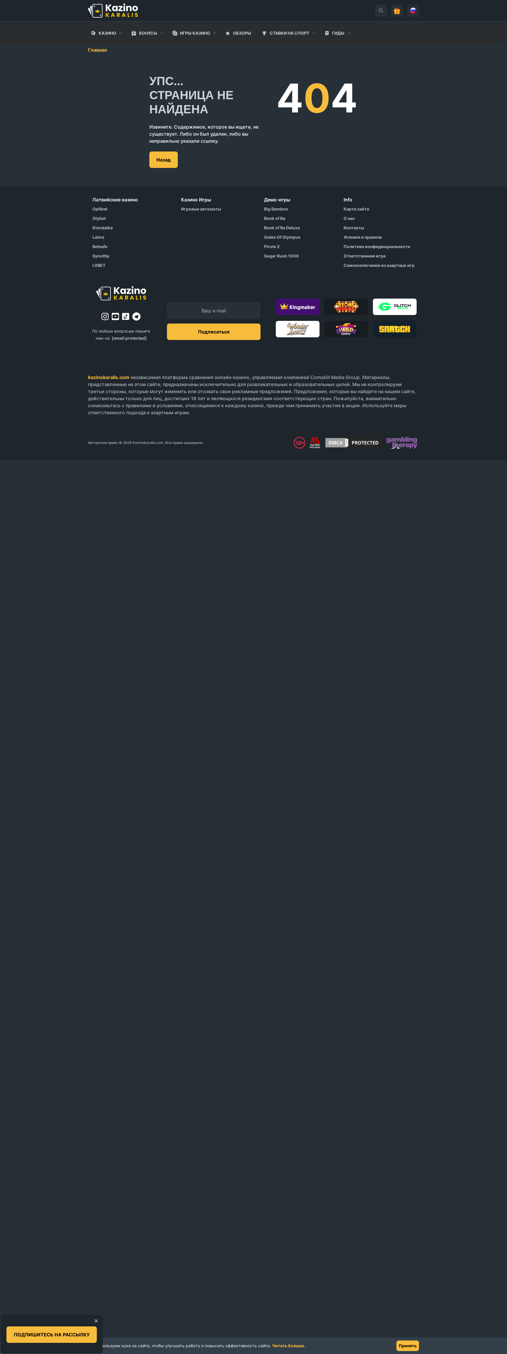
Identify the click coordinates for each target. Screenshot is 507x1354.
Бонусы (148, 33)
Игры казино (195, 33)
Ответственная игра (365, 255)
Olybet (99, 218)
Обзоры (242, 33)
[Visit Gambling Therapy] (402, 442)
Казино (107, 33)
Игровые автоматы (201, 208)
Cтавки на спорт (289, 33)
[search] (381, 11)
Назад (163, 160)
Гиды (338, 33)
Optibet (99, 208)
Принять (408, 1345)
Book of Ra (274, 218)
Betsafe (99, 246)
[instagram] (105, 316)
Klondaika (102, 227)
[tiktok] (126, 316)
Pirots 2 (272, 246)
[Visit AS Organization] (314, 442)
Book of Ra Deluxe (282, 227)
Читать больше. (288, 1345)
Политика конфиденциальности (377, 246)
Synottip (100, 255)
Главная (97, 50)
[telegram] (136, 316)
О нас (349, 218)
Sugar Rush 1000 (281, 255)
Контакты (354, 227)
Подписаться (213, 332)
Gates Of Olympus (282, 237)
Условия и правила (363, 237)
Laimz (98, 237)
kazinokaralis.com (108, 377)
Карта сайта (356, 208)
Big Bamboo (276, 208)
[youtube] (115, 316)
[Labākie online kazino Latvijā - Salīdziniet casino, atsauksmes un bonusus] (113, 11)
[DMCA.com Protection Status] (353, 442)
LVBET (98, 265)
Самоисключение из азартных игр (379, 265)
